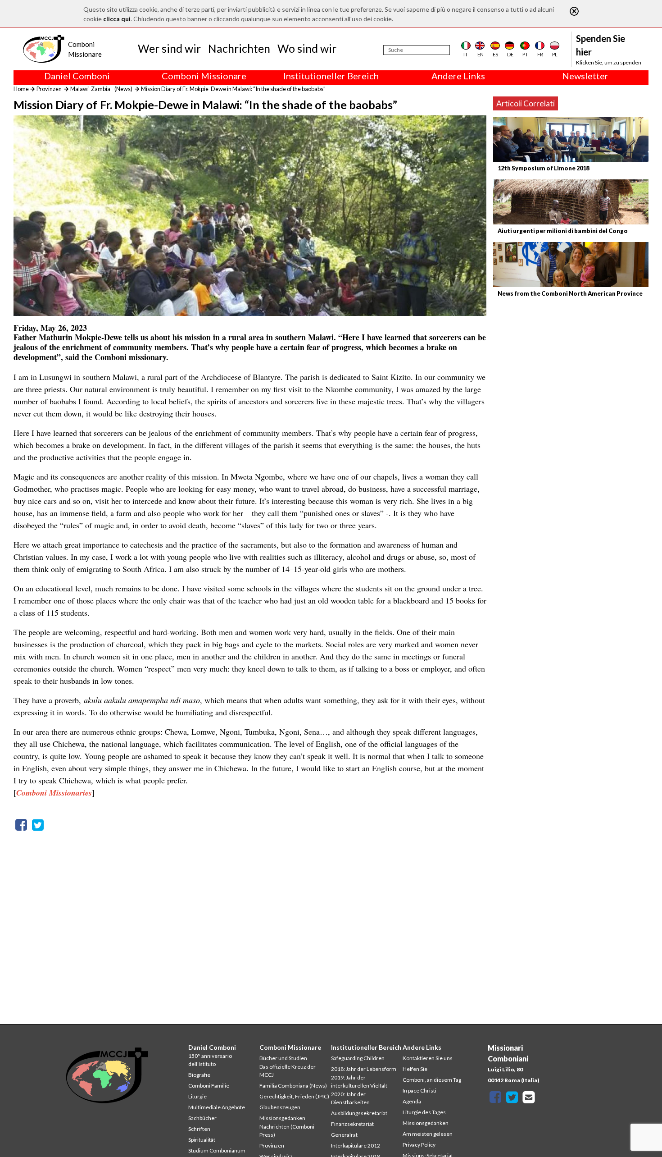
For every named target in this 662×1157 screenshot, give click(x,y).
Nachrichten (239, 48)
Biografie (199, 1074)
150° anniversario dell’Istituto (210, 1059)
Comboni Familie (208, 1085)
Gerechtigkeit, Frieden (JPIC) (294, 1096)
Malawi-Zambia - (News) (101, 88)
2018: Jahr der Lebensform (363, 1069)
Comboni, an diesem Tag (432, 1079)
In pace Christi (419, 1090)
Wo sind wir (306, 48)
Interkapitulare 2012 (355, 1145)
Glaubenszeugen (279, 1107)
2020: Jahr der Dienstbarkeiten (350, 1098)
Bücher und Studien (283, 1058)
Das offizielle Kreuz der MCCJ (287, 1070)
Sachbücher (202, 1118)
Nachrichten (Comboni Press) (286, 1130)
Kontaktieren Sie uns (428, 1058)
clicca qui (117, 19)
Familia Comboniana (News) (293, 1085)
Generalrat (344, 1134)
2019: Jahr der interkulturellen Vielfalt (359, 1081)
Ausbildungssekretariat (359, 1113)
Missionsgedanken (282, 1118)
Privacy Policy (419, 1144)
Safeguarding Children (358, 1058)
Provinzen (49, 88)
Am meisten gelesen (428, 1133)
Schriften (199, 1128)
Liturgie (197, 1096)
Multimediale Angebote (216, 1107)
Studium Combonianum (216, 1150)
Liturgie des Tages (424, 1112)
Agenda (412, 1101)
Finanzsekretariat (352, 1123)
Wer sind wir (169, 48)
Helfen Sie (415, 1069)
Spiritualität (201, 1139)
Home (21, 88)
